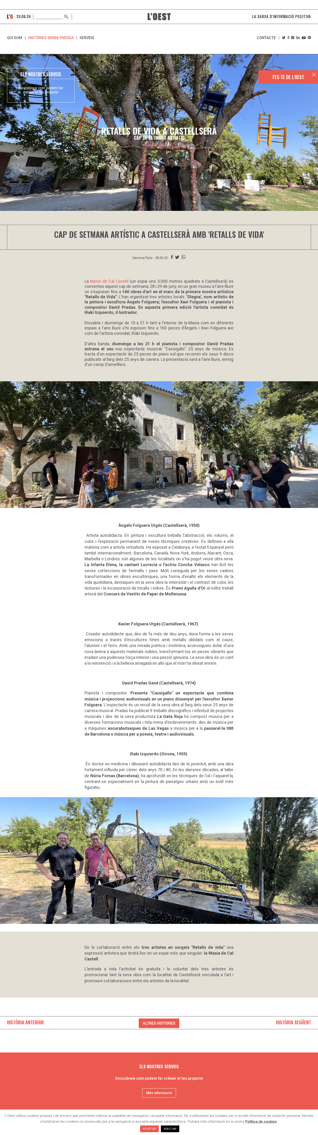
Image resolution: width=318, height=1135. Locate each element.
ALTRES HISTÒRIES (159, 1023)
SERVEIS (87, 38)
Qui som (14, 38)
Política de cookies (261, 1121)
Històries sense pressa (51, 38)
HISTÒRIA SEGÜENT (293, 1022)
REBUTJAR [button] (170, 1128)
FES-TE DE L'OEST (288, 77)
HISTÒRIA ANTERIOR (25, 1022)
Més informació (159, 1093)
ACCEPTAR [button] (149, 1128)
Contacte (266, 38)
